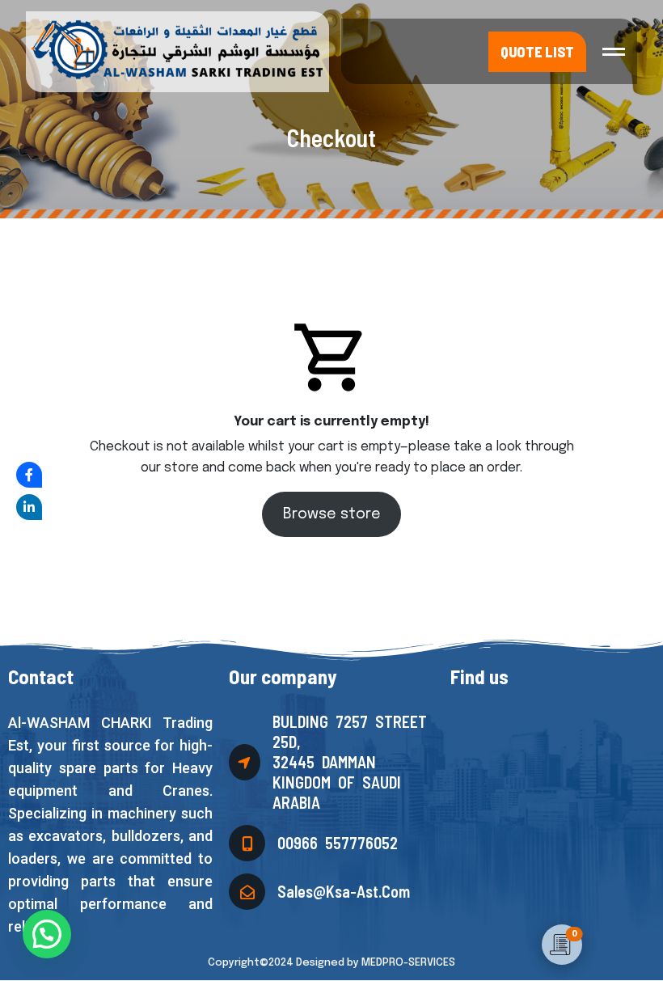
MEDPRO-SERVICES (408, 963)
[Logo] (175, 49)
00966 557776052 (337, 842)
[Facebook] (29, 475)
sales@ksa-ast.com (343, 891)
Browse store (332, 514)
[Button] (537, 52)
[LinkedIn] (29, 507)
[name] (613, 52)
